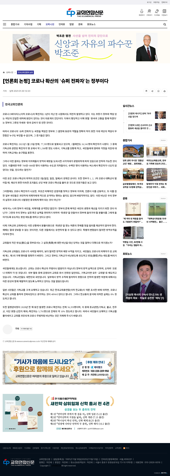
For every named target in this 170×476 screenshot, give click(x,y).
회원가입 (156, 2)
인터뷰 (62, 24)
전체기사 (164, 2)
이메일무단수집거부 (96, 448)
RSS (127, 448)
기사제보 (157, 15)
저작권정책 (109, 448)
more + (163, 140)
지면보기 (164, 15)
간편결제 (36, 448)
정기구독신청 (45, 448)
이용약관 (55, 448)
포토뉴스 (91, 24)
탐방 (72, 24)
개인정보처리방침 (67, 448)
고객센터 (118, 448)
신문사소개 (7, 448)
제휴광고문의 (17, 448)
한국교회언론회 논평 (25, 72)
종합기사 (15, 24)
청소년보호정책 (81, 448)
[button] (125, 281)
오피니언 (50, 24)
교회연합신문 (56, 466)
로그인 (149, 2)
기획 (39, 24)
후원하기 (142, 15)
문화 (80, 24)
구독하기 (149, 15)
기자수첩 (28, 24)
